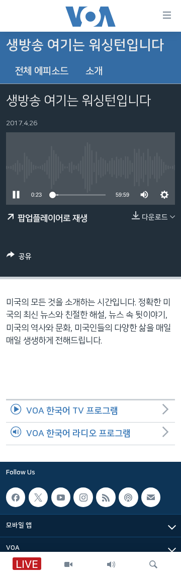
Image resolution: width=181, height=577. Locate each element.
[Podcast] (128, 497)
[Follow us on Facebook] (15, 497)
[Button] (19, 258)
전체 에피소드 (41, 71)
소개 (94, 71)
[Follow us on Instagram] (83, 497)
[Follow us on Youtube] (60, 497)
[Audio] (111, 564)
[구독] (150, 497)
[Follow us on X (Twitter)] (38, 497)
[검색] (153, 564)
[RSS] (105, 497)
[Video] (68, 564)
